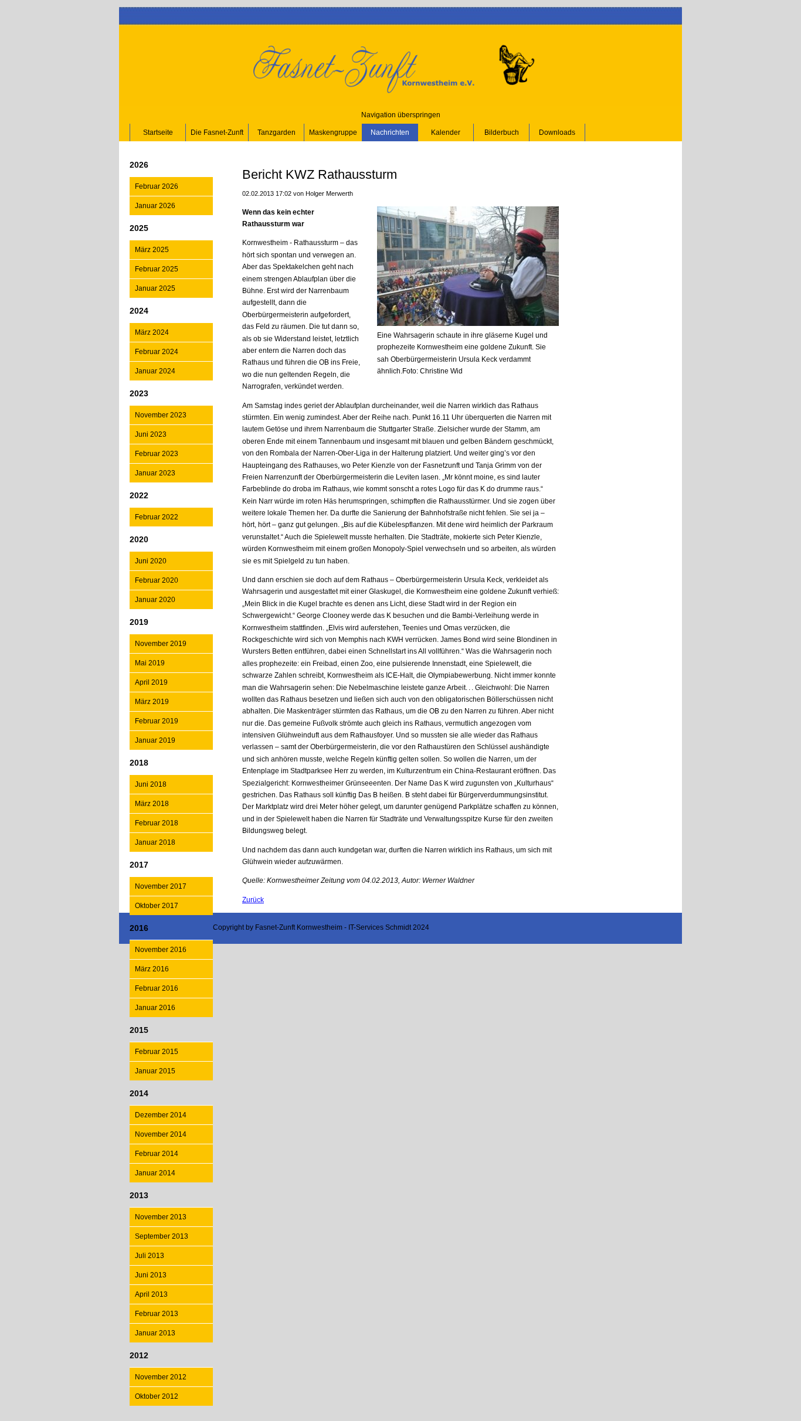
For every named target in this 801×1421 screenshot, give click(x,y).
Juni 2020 (151, 561)
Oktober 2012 (156, 1396)
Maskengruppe (333, 132)
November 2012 (160, 1377)
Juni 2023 (151, 434)
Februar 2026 (156, 186)
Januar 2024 (155, 371)
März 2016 (152, 969)
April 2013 (151, 1294)
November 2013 (160, 1217)
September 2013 (161, 1236)
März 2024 (152, 332)
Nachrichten (390, 132)
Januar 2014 (155, 1173)
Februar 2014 (156, 1154)
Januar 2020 (155, 600)
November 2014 (160, 1134)
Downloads (557, 132)
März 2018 (152, 804)
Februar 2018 (156, 823)
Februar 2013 (156, 1314)
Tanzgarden (276, 132)
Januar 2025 (155, 288)
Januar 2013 (155, 1333)
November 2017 (160, 886)
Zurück (253, 900)
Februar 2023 (156, 454)
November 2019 (160, 644)
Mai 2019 (150, 663)
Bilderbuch (501, 132)
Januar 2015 (155, 1071)
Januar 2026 (155, 206)
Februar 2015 (156, 1052)
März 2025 (152, 250)
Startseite (158, 132)
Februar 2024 (156, 352)
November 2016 (160, 950)
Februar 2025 (156, 269)
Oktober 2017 (156, 906)
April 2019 (151, 682)
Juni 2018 (151, 784)
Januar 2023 (155, 473)
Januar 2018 (155, 842)
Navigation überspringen (400, 115)
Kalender (445, 132)
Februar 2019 (156, 721)
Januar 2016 (155, 1008)
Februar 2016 (156, 988)
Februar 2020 (156, 580)
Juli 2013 (149, 1256)
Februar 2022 (156, 517)
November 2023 (160, 415)
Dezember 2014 (160, 1115)
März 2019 (152, 702)
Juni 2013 (151, 1275)
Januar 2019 (155, 740)
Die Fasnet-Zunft (217, 132)
